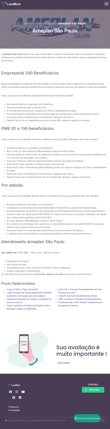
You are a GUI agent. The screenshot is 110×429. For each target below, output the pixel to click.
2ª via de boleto (38, 274)
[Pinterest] (13, 397)
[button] (106, 4)
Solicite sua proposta (89, 418)
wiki (38, 23)
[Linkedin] (20, 397)
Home (28, 23)
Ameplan (49, 23)
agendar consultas (55, 274)
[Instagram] (17, 392)
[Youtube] (23, 392)
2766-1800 (23, 252)
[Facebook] (10, 392)
